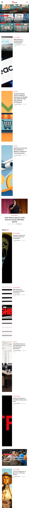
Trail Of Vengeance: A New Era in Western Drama (19, 473)
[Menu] (2, 2)
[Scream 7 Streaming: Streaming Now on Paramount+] (7, 257)
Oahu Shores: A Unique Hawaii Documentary (18, 41)
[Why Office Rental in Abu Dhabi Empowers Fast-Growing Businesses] (7, 366)
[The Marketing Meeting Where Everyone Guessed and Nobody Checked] (14, 9)
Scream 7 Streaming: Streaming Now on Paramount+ (19, 236)
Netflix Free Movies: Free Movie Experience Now (20, 399)
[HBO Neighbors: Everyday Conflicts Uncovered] (7, 312)
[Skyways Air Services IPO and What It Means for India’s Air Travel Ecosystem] (7, 170)
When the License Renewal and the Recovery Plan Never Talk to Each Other (21, 28)
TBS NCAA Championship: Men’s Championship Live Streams (14, 459)
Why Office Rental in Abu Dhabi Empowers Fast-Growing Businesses (19, 346)
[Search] (27, 2)
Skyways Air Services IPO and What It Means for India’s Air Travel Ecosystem (20, 150)
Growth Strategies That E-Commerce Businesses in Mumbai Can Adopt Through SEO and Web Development (21, 98)
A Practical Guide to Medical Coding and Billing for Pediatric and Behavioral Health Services (14, 19)
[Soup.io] (14, 2)
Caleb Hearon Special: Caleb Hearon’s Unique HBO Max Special (14, 220)
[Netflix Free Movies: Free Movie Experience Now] (7, 420)
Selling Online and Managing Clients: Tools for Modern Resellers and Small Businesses (6, 27)
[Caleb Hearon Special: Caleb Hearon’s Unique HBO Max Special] (14, 206)
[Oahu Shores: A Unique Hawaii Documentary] (7, 62)
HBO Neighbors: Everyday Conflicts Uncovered (18, 291)
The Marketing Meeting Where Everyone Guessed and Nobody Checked (11, 7)
